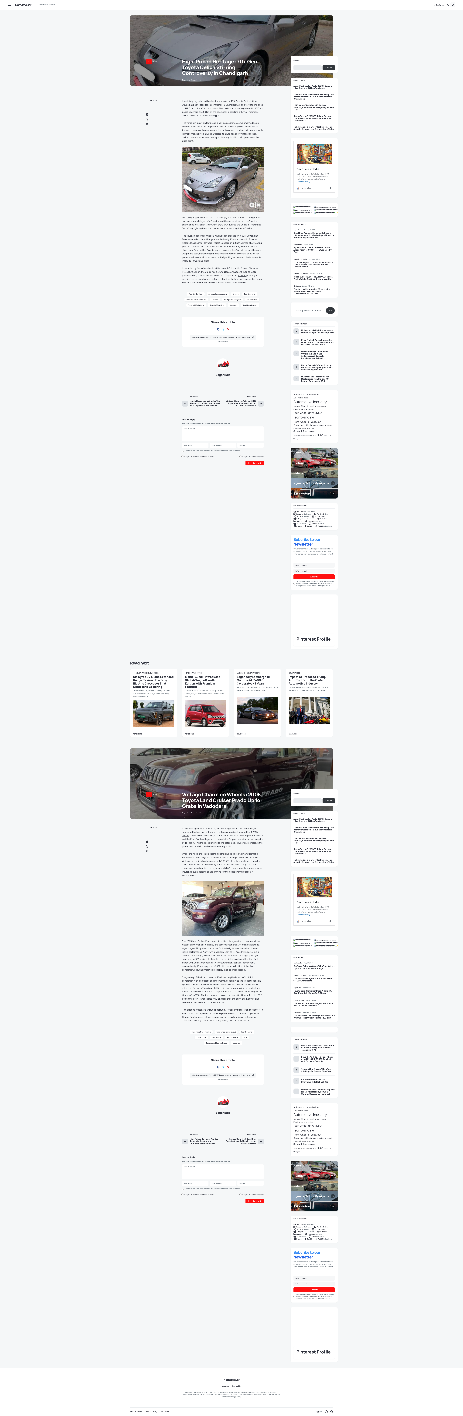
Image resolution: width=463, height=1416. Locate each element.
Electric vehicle (321, 406)
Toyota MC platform (196, 305)
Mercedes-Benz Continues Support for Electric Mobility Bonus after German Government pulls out (318, 1091)
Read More (137, 734)
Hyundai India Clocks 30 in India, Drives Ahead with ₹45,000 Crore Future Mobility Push (312, 249)
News (155, 61)
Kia (134, 673)
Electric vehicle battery (303, 409)
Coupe (235, 294)
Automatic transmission (217, 294)
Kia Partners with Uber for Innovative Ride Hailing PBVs (314, 1080)
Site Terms (164, 1412)
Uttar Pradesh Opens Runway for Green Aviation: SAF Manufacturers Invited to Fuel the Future (317, 342)
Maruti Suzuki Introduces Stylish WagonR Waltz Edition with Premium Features (202, 682)
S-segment (297, 428)
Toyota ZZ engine (217, 305)
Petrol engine (232, 1037)
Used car (233, 305)
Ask (330, 310)
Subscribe (314, 577)
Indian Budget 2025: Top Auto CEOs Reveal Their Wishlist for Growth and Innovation (313, 277)
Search (296, 60)
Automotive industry (310, 401)
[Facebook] (331, 1411)
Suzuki (199, 673)
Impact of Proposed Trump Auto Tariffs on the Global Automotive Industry (307, 680)
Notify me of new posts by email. (253, 457)
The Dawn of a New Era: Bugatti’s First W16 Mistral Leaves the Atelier (313, 1004)
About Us (225, 1386)
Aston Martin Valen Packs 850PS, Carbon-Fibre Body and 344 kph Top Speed (312, 87)
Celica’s (242, 275)
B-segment (296, 406)
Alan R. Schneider (196, 294)
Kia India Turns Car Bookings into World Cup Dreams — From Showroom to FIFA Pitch (314, 1016)
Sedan (304, 428)
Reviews (150, 673)
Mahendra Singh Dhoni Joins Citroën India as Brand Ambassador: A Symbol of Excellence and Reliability (314, 355)
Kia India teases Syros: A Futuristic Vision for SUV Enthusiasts (312, 979)
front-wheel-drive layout (196, 299)
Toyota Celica (251, 299)
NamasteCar (23, 5)
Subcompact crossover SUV (304, 435)
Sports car (310, 428)
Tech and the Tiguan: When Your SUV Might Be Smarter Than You (316, 1070)
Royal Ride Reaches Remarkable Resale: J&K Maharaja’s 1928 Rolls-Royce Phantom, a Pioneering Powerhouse (313, 235)
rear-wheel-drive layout (322, 425)
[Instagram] (326, 1411)
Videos (156, 673)
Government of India (302, 425)
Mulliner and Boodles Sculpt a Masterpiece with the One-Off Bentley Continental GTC (315, 378)
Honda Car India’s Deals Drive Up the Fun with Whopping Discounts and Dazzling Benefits (317, 367)
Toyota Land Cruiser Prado (216, 1043)
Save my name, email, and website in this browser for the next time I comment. (212, 451)
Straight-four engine (232, 299)
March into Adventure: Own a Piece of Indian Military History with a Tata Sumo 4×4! (317, 1047)
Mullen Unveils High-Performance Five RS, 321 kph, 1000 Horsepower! (317, 331)
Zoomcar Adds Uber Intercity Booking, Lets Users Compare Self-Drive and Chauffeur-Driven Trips (313, 96)
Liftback (215, 299)
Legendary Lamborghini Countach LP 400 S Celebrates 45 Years (253, 680)
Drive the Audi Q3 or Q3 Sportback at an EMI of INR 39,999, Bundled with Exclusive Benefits (317, 1059)
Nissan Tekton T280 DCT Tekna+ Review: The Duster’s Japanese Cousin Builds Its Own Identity (312, 118)
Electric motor (308, 406)
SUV (320, 435)
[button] (10, 5)
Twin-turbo (327, 436)
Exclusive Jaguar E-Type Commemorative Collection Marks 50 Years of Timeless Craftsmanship (313, 264)
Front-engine (249, 294)
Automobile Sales (300, 398)
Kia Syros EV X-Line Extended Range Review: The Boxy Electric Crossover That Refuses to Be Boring (153, 682)
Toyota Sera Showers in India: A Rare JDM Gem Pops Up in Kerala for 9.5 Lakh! (312, 992)
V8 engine (296, 439)
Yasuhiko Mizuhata (250, 305)
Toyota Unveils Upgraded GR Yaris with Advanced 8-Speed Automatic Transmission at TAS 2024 (311, 291)
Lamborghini (241, 673)
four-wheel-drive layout (307, 413)
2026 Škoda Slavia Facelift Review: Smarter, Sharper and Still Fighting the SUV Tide (313, 107)
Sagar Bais (223, 374)
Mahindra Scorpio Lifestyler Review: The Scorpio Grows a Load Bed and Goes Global (313, 128)
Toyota (239, 101)
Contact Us (236, 1386)
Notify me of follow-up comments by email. (199, 457)
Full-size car (201, 1037)
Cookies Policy (151, 1412)
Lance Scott (216, 1037)
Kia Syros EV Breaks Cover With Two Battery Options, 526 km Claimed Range (314, 967)
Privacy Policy (136, 1412)
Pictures (143, 673)
